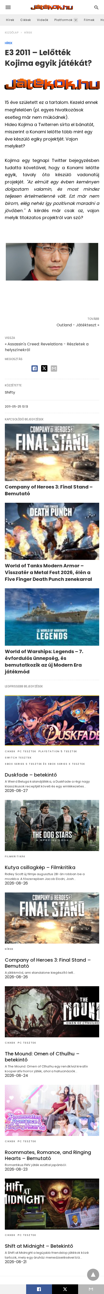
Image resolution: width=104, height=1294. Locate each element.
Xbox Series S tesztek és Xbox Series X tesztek (45, 764)
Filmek (89, 20)
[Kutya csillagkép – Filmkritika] (52, 825)
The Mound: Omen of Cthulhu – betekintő (42, 1056)
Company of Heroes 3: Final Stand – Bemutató (48, 963)
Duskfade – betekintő (31, 774)
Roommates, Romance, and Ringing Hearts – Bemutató (48, 1155)
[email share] (54, 368)
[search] (96, 7)
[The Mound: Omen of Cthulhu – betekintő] (52, 1011)
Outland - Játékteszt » (78, 325)
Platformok (63, 20)
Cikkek (25, 20)
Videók (42, 20)
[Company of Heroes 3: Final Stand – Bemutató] (52, 452)
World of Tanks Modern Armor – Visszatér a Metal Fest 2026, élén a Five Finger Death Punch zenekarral (48, 572)
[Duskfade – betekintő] (52, 720)
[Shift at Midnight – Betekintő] (52, 1204)
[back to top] (93, 1275)
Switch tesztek (18, 757)
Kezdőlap (12, 32)
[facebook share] (34, 368)
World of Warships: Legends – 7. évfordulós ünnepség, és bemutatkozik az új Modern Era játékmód (44, 661)
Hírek (10, 20)
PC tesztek (27, 751)
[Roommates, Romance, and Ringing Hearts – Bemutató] (52, 1110)
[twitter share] (44, 368)
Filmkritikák (15, 856)
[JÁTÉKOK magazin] (52, 7)
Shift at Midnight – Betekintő (39, 1246)
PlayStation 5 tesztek (57, 751)
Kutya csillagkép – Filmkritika (40, 867)
